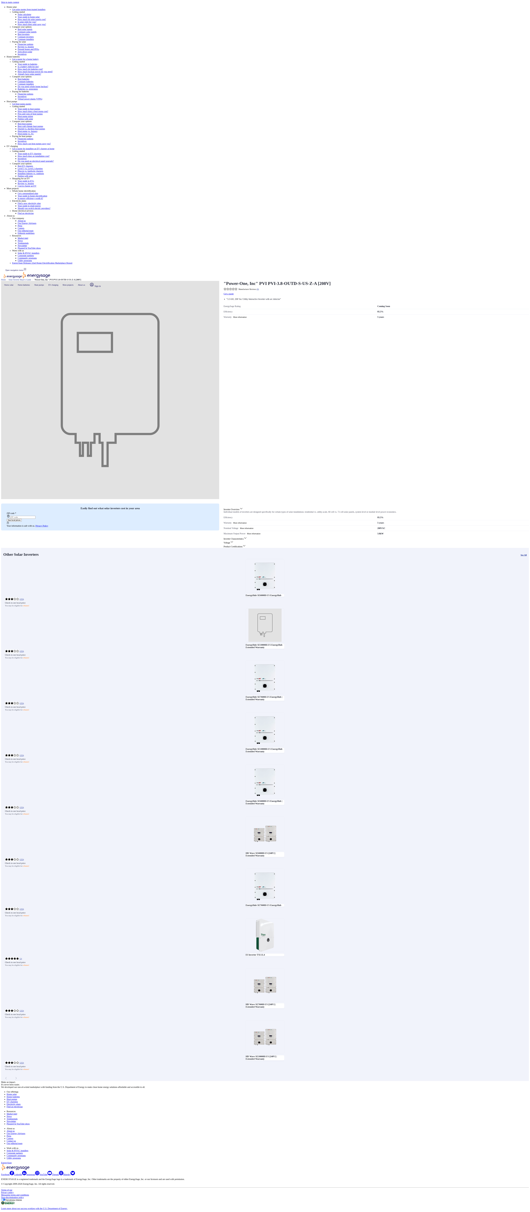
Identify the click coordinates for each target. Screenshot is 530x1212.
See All (524, 555)
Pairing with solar (25, 119)
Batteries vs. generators (28, 89)
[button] (233, 509)
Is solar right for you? (27, 22)
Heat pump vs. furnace (27, 131)
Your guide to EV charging (29, 153)
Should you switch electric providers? (34, 208)
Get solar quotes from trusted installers (28, 9)
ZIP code (11, 513)
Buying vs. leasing (26, 47)
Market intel (23, 238)
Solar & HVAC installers (28, 253)
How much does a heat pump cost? (33, 111)
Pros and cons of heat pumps (30, 114)
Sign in (97, 286)
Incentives (22, 54)
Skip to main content (10, 2)
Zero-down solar (25, 52)
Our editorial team (25, 231)
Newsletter (22, 245)
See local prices (14, 520)
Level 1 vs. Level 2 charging (30, 168)
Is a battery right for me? (28, 66)
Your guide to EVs (26, 181)
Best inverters (24, 34)
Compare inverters (26, 37)
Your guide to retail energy (29, 206)
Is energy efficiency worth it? (30, 198)
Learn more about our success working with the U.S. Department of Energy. (34, 1208)
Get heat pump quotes (21, 104)
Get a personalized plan (28, 193)
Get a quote (229, 294)
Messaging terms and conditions (15, 1195)
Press (20, 226)
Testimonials (23, 243)
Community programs (27, 258)
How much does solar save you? (32, 24)
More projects (68, 285)
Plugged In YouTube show (29, 248)
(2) (21, 959)
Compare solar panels (27, 32)
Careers (21, 228)
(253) (22, 599)
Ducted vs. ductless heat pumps (31, 129)
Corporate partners (26, 255)
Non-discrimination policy (12, 1197)
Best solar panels (25, 29)
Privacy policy (7, 1192)
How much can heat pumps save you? (34, 144)
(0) (258, 289)
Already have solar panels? (29, 74)
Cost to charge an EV (27, 186)
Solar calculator (24, 14)
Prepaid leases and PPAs (28, 49)
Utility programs (25, 260)
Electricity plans (14, 1104)
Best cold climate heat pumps (30, 126)
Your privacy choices (13, 1200)
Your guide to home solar (29, 17)
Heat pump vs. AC (26, 134)
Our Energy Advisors (27, 223)
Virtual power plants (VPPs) (30, 99)
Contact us (11, 1141)
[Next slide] (16, 1078)
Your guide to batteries (27, 64)
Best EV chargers (25, 166)
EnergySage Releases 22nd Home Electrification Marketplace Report (42, 263)
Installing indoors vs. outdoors (31, 173)
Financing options (25, 44)
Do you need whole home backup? (33, 86)
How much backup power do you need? (35, 71)
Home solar (8, 285)
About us (22, 221)
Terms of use (6, 1190)
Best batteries (23, 79)
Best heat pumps (25, 124)
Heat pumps (39, 285)
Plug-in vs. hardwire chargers (30, 171)
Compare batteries (25, 81)
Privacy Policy (41, 526)
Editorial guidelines (26, 233)
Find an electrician (26, 213)
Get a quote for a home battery (25, 59)
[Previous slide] (6, 1078)
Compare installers (26, 39)
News (20, 240)
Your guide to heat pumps (29, 109)
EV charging (53, 285)
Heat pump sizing (25, 116)
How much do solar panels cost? (32, 19)
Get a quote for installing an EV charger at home (33, 148)
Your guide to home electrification (32, 196)
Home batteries (24, 285)
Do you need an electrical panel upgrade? (36, 161)
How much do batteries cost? (30, 69)
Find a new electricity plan (29, 203)
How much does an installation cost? (34, 156)
